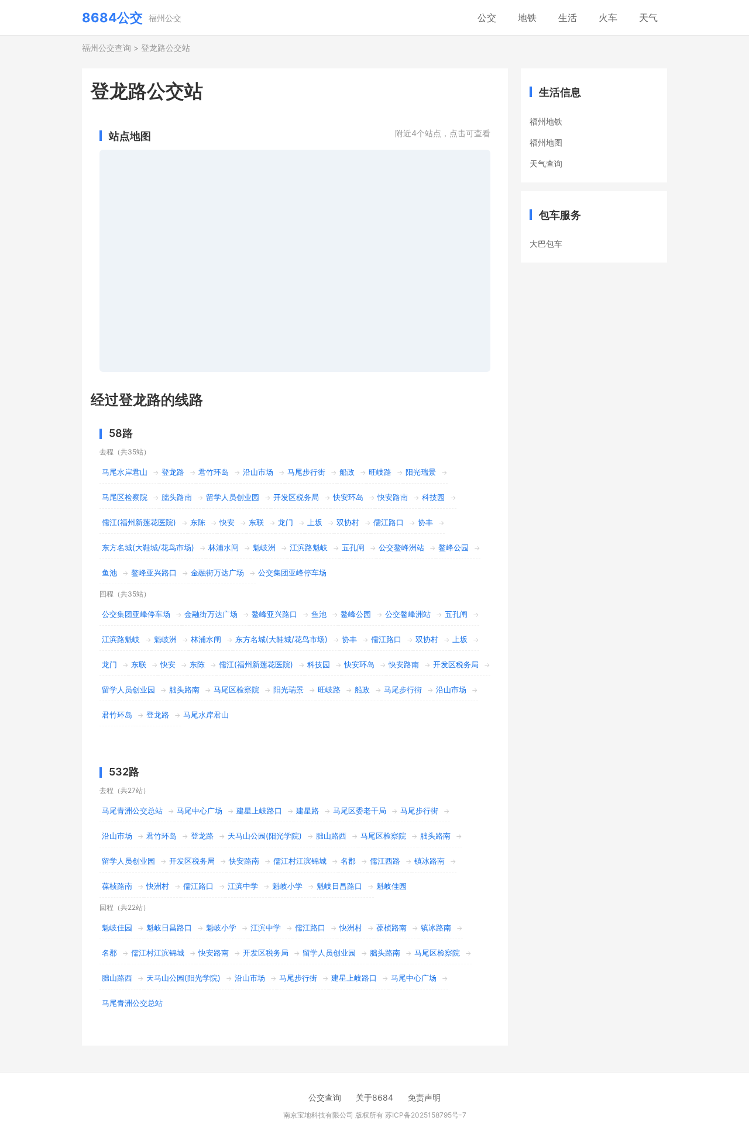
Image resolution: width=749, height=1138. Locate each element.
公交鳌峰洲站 (401, 547)
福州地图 (546, 142)
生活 (567, 17)
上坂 (314, 522)
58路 (121, 433)
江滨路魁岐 (309, 547)
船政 (347, 472)
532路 (124, 771)
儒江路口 (388, 522)
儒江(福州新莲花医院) (139, 522)
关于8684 (374, 1097)
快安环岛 (348, 497)
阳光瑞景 (421, 472)
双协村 (347, 522)
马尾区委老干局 (359, 810)
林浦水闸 (223, 547)
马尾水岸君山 (124, 472)
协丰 (425, 522)
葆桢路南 (117, 886)
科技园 (433, 497)
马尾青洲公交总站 (132, 810)
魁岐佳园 (391, 886)
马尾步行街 (306, 472)
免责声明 (424, 1097)
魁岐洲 (264, 547)
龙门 (285, 522)
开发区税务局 (296, 497)
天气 (648, 17)
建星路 (307, 810)
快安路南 (392, 497)
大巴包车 (546, 244)
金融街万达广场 (217, 572)
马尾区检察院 (124, 497)
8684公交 (112, 17)
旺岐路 (380, 472)
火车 (608, 17)
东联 (256, 522)
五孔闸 (353, 547)
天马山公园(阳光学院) (265, 835)
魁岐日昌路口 (339, 886)
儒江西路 (385, 860)
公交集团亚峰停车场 (292, 572)
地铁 (527, 17)
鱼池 (109, 572)
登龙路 (173, 472)
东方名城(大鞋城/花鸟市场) (148, 547)
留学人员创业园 (232, 497)
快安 (227, 522)
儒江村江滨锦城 (300, 860)
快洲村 (157, 886)
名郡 (348, 860)
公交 (486, 17)
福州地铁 (546, 121)
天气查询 (546, 163)
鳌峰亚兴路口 (154, 572)
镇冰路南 (429, 860)
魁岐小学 (287, 886)
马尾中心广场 (199, 810)
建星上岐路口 (259, 810)
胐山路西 (331, 835)
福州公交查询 (106, 48)
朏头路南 (177, 497)
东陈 (197, 522)
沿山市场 (258, 472)
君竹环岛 (213, 472)
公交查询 (324, 1097)
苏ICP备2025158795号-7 (425, 1115)
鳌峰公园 (453, 547)
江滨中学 (243, 886)
